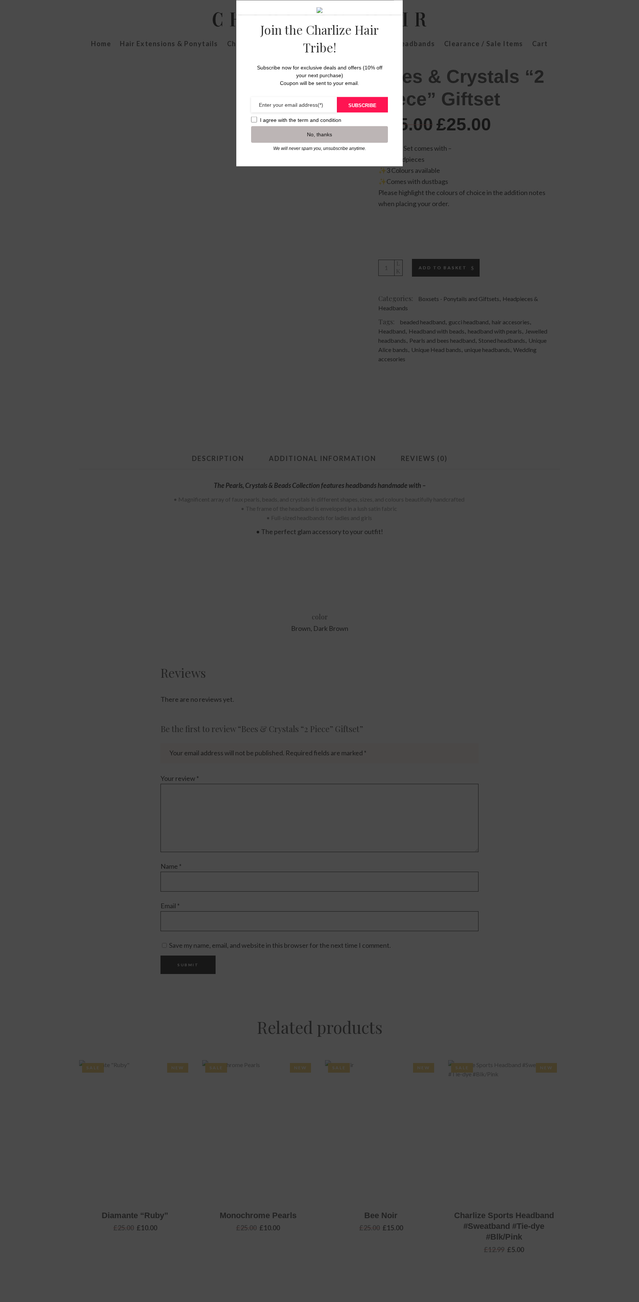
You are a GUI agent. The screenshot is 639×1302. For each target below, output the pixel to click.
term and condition (319, 120)
